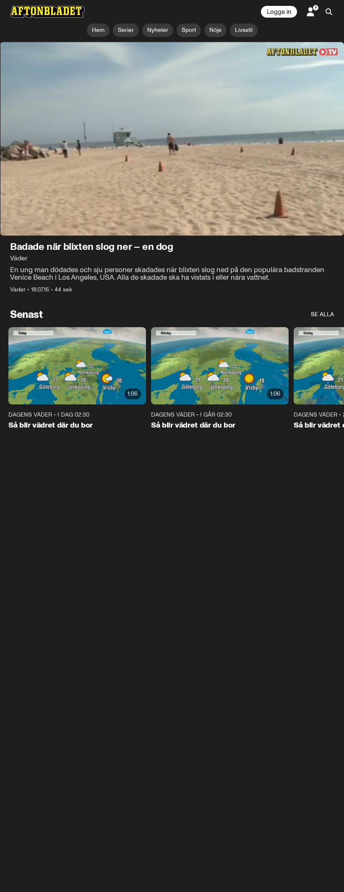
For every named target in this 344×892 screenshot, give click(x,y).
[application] (172, 139)
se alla (322, 314)
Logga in (279, 12)
